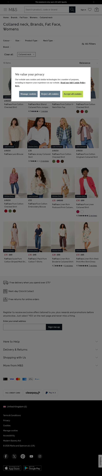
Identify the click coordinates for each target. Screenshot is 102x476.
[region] (51, 84)
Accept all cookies (73, 94)
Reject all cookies (50, 94)
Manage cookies (28, 94)
